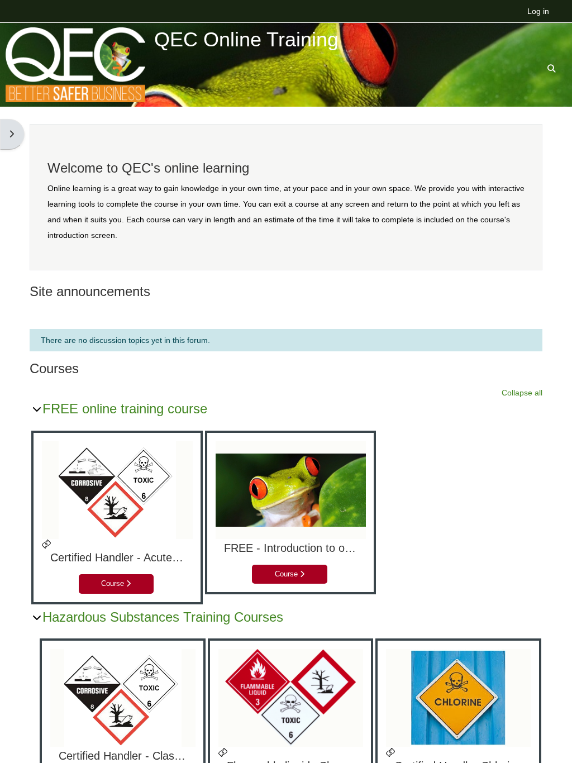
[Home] (75, 64)
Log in (538, 11)
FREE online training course (124, 408)
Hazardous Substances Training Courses (162, 616)
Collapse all (522, 392)
